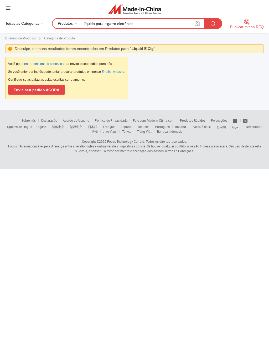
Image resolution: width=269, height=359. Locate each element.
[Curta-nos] (235, 120)
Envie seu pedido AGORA (36, 90)
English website (113, 72)
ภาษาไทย (110, 131)
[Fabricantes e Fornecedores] (134, 9)
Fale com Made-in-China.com (153, 120)
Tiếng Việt (144, 131)
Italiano (180, 127)
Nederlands (254, 127)
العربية (236, 127)
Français (109, 127)
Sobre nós (29, 120)
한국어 (221, 127)
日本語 (92, 127)
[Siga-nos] (245, 120)
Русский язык (201, 127)
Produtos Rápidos (192, 120)
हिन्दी (95, 131)
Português (162, 127)
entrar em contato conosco (43, 64)
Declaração (49, 120)
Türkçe (126, 131)
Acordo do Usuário (76, 120)
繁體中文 (76, 127)
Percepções (219, 120)
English (41, 127)
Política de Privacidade (111, 120)
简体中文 (58, 127)
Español (126, 127)
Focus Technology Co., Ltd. (126, 141)
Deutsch (143, 127)
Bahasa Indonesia (170, 131)
